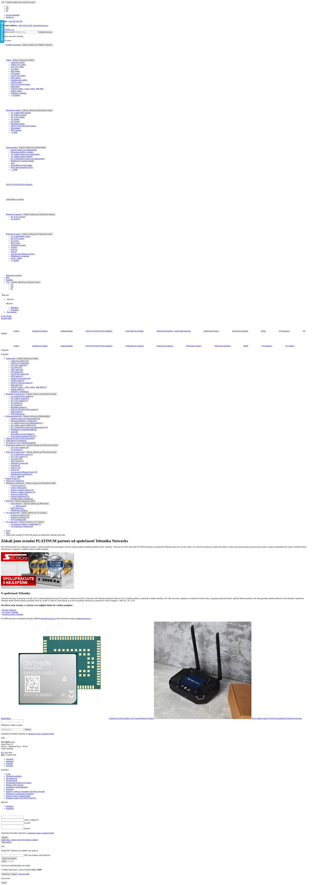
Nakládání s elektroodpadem (17, 787)
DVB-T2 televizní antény (20, 84)
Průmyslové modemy (14, 214)
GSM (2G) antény (18, 62)
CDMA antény (16, 82)
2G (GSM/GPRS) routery (21, 236)
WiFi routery (15, 243)
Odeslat (27, 729)
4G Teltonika (10, 612)
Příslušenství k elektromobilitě (22, 161)
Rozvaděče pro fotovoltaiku (21, 165)
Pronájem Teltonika (12, 614)
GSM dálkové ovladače (15, 199)
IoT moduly (15, 121)
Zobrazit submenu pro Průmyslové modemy (39, 214)
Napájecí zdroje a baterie (22, 499)
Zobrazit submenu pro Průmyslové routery (37, 234)
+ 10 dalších (15, 95)
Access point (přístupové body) (23, 254)
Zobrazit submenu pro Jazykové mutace (20, 2)
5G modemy (15, 219)
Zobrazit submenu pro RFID (24, 501)
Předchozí (221, 718)
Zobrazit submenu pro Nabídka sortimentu (37, 45)
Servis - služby (16, 258)
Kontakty (9, 280)
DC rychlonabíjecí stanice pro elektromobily (28, 159)
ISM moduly (15, 128)
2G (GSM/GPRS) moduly (21, 113)
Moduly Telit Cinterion (15, 785)
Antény (9, 60)
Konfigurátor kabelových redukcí (18, 783)
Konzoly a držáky (19, 494)
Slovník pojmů (11, 781)
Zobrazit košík (23, 874)
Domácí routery (13, 479)
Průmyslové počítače (14, 275)
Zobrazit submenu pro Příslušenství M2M (40, 483)
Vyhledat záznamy (45, 32)
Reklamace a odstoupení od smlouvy (20, 794)
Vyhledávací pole (7, 32)
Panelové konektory (20, 517)
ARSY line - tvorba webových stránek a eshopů (19, 840)
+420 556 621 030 (25, 25)
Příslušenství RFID (19, 510)
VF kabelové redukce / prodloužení (26, 524)
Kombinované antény (19, 80)
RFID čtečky (17, 508)
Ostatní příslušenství (20, 496)
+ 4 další (14, 132)
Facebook (9, 759)
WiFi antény (15, 71)
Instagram (9, 761)
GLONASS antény (18, 76)
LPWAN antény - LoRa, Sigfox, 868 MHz (27, 89)
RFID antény (16, 78)
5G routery (15, 241)
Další (70, 718)
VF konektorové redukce (22, 526)
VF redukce (12, 522)
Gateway (14, 250)
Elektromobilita (12, 147)
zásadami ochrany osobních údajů (41, 734)
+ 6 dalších (15, 260)
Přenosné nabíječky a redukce (22, 152)
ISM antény (15, 87)
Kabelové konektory (20, 515)
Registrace (15, 310)
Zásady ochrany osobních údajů (18, 796)
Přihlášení (14, 308)
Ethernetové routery (18, 245)
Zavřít (4, 861)
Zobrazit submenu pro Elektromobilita (32, 147)
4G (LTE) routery (17, 239)
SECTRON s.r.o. (7, 30)
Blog (8, 278)
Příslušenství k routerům (20, 256)
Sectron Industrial (12, 15)
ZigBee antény (16, 91)
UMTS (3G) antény (18, 65)
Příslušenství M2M (15, 483)
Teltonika (9, 610)
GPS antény (15, 73)
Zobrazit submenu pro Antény (23, 60)
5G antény (15, 69)
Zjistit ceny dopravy (9, 858)
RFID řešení (16, 503)
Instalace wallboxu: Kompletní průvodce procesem (25, 791)
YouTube (9, 766)
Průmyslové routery (13, 234)
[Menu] (2, 293)
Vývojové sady (18, 485)
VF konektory (13, 513)
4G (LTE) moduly (18, 117)
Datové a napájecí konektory (23, 492)
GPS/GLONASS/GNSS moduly (23, 126)
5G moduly (15, 119)
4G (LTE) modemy (18, 217)
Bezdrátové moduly (13, 110)
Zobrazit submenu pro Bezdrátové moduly (37, 110)
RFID (10, 501)
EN (7, 9)
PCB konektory (18, 519)
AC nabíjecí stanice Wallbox (22, 156)
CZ (3, 2)
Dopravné (10, 789)
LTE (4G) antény (17, 67)
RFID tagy (21, 506)
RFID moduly (16, 130)
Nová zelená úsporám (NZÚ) (22, 167)
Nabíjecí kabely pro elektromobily (24, 150)
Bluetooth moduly (18, 124)
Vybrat (11, 861)
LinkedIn (9, 763)
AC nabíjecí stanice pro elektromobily (25, 154)
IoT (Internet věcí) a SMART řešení (21, 443)
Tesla (13, 163)
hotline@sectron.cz (83, 618)
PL (7, 11)
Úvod (8, 531)
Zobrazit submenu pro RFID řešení (36, 504)
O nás (8, 774)
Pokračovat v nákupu (9, 874)
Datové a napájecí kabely (22, 490)
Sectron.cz (10, 17)
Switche (14, 247)
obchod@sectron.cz (40, 25)
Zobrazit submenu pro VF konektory (34, 513)
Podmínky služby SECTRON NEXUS (21, 798)
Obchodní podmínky (14, 776)
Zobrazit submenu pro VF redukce (32, 522)
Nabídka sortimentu (13, 45)
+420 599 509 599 (15, 21)
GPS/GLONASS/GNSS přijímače (19, 184)
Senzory (14, 252)
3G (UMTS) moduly (19, 115)
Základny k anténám (18, 93)
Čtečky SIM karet (19, 488)
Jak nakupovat (11, 778)
